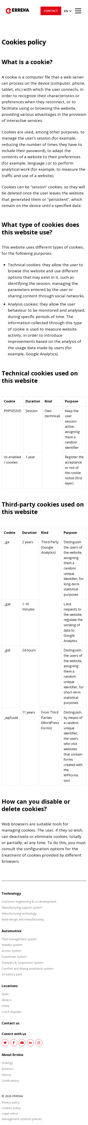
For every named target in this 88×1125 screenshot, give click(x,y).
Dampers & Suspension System (23, 963)
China (5, 1006)
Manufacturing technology (19, 913)
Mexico (6, 1000)
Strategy (7, 1063)
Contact (51, 11)
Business (8, 1069)
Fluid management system (19, 939)
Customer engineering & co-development (29, 901)
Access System (11, 951)
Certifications (10, 1081)
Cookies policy (11, 1108)
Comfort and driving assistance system (27, 968)
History (6, 1075)
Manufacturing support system (22, 907)
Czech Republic (11, 1012)
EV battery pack (12, 974)
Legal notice (10, 1113)
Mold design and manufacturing (23, 919)
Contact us (10, 1023)
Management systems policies (22, 1119)
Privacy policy (10, 1102)
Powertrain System (14, 957)
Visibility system (12, 945)
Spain (5, 994)
